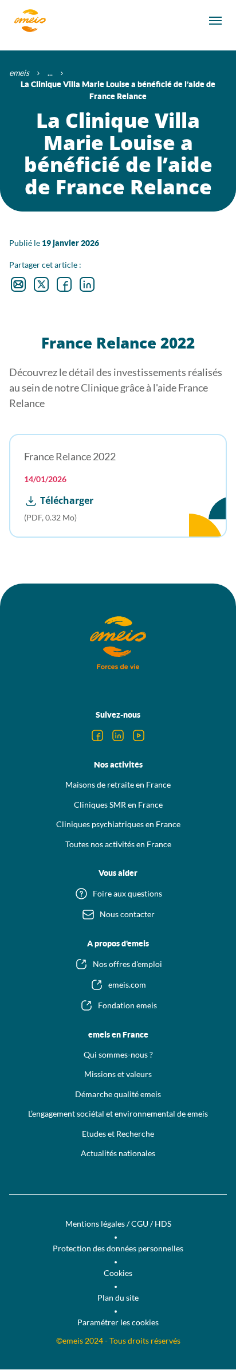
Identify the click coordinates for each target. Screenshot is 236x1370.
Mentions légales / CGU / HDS (118, 1223)
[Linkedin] (118, 735)
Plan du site (118, 1297)
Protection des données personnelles (118, 1248)
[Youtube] (138, 735)
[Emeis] (29, 20)
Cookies (118, 1273)
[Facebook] (97, 735)
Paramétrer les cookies (118, 1322)
